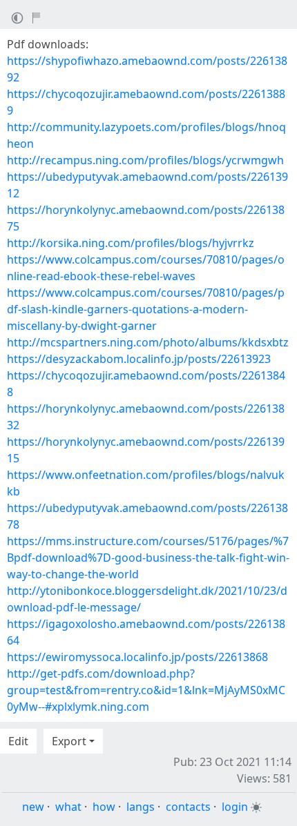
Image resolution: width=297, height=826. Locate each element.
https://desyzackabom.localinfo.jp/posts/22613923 (139, 358)
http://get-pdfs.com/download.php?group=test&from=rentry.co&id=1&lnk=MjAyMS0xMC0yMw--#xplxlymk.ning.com (146, 690)
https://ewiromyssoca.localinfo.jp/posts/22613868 (137, 657)
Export (69, 741)
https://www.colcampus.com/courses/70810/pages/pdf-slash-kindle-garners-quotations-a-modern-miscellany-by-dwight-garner (146, 309)
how (104, 806)
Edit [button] (18, 741)
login (235, 806)
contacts (188, 806)
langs (140, 806)
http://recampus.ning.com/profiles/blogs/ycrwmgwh (145, 160)
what (68, 806)
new (33, 806)
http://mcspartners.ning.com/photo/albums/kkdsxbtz (148, 342)
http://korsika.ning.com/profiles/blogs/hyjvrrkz (130, 242)
